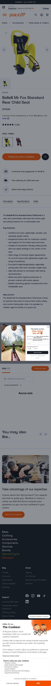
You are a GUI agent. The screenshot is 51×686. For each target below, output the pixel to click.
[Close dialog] (48, 327)
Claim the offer (38, 352)
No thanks (37, 357)
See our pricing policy (41, 355)
